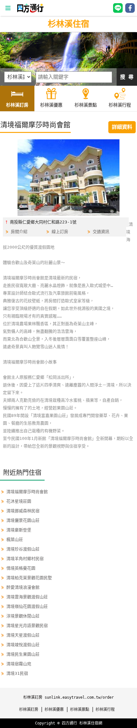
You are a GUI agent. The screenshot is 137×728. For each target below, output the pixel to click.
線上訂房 (60, 231)
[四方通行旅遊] (30, 11)
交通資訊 (101, 231)
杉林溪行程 (105, 709)
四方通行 (69, 723)
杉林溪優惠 (54, 709)
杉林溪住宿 (68, 24)
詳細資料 (122, 127)
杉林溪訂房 (28, 709)
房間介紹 (19, 231)
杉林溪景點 (79, 709)
